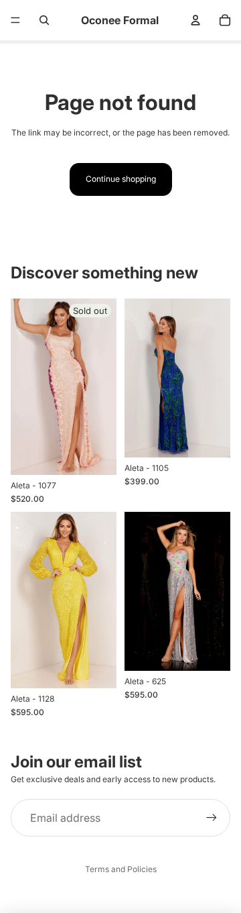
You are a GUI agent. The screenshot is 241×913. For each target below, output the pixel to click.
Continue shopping (121, 179)
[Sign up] (211, 817)
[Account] (195, 20)
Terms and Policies (121, 869)
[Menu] (15, 20)
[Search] (44, 20)
